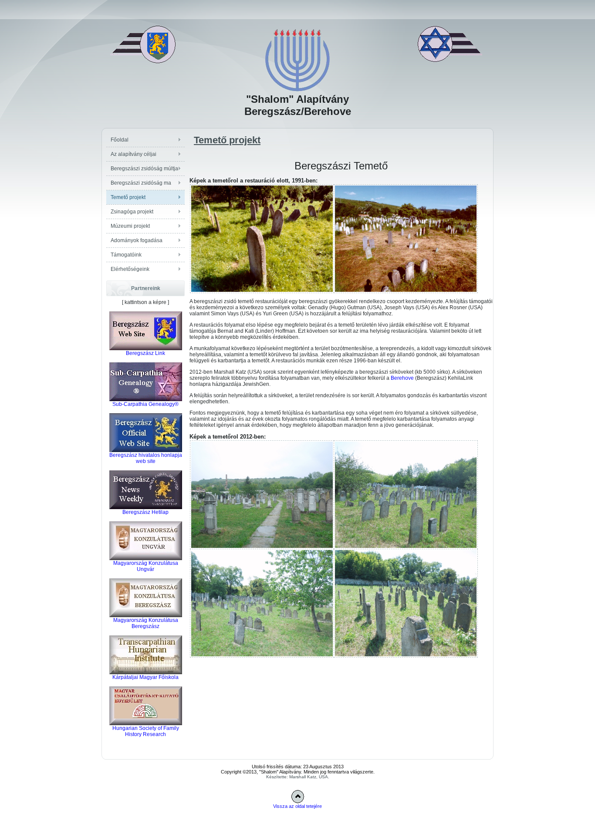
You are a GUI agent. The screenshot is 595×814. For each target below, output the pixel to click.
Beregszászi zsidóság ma (141, 183)
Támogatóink (126, 255)
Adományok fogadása (136, 240)
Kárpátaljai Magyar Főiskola (145, 677)
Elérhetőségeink (130, 269)
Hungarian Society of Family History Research (145, 731)
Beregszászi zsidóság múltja (144, 169)
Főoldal (119, 140)
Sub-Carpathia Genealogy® (145, 404)
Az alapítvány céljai (133, 154)
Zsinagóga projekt (132, 212)
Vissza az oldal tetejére (297, 806)
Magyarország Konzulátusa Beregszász (145, 623)
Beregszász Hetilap (145, 512)
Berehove (402, 378)
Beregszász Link (145, 353)
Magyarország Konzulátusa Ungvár (145, 566)
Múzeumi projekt (130, 226)
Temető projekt (128, 197)
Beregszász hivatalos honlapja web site (145, 458)
